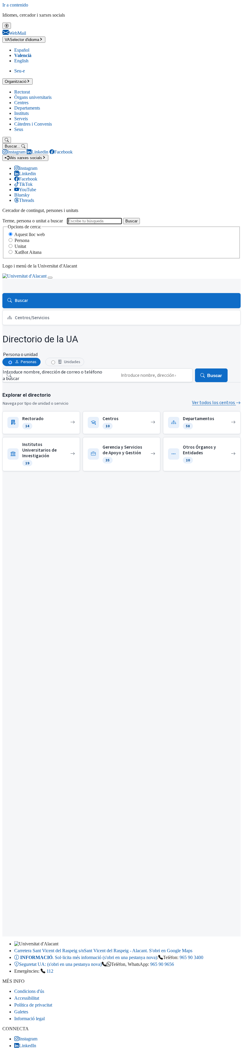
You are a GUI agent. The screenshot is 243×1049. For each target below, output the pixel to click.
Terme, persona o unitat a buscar (32, 220)
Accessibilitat (26, 998)
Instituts (21, 113)
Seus (18, 129)
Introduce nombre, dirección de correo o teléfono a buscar (52, 375)
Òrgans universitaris (33, 97)
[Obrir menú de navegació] (50, 278)
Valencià (22, 55)
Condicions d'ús (29, 991)
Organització (15, 81)
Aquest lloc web (29, 234)
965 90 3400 (191, 957)
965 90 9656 (162, 964)
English (21, 60)
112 (50, 971)
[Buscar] (6, 140)
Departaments (27, 107)
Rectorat (22, 91)
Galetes (21, 1011)
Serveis (21, 118)
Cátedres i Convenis (33, 123)
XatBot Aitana (28, 252)
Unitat (20, 246)
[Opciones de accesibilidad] (6, 26)
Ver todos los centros (214, 402)
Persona (22, 240)
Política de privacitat (33, 1004)
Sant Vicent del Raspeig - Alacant (103, 950)
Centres (21, 102)
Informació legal (29, 1018)
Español (21, 50)
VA (22, 39)
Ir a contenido (15, 4)
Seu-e (19, 70)
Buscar (131, 221)
